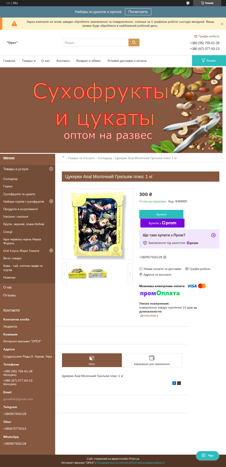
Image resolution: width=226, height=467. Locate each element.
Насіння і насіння (15, 216)
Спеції (7, 232)
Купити (161, 214)
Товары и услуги (15, 169)
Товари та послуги (81, 158)
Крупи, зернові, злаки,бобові (23, 224)
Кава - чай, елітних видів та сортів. (23, 267)
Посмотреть (138, 12)
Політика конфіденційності (148, 462)
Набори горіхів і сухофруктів (23, 201)
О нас (45, 60)
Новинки (9, 277)
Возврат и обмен (88, 60)
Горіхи (7, 186)
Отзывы (9, 295)
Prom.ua (134, 458)
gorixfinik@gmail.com (18, 399)
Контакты (63, 60)
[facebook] (174, 384)
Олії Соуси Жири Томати (21, 250)
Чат (211, 455)
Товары (27, 60)
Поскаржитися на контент (112, 462)
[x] (179, 384)
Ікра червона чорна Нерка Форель (22, 241)
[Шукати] (133, 42)
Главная (9, 60)
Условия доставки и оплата (127, 60)
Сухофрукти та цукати (19, 194)
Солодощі (105, 158)
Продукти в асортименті (20, 209)
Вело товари (12, 258)
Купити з (155, 223)
